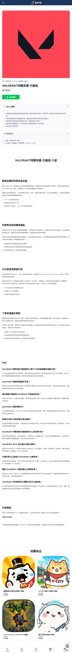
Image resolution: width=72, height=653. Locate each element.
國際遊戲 (8, 81)
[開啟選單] (3, 2)
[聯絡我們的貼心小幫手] (67, 646)
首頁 (3, 81)
